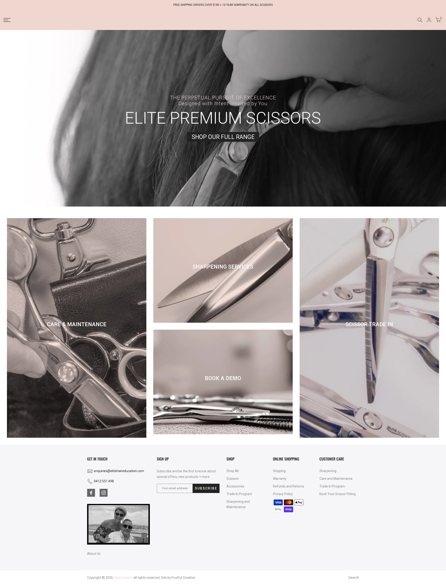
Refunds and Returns (288, 486)
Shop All (232, 471)
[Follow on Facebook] (91, 493)
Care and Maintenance (336, 478)
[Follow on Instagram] (104, 493)
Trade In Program (239, 494)
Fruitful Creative (183, 577)
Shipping (279, 471)
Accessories (235, 486)
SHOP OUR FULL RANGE (223, 137)
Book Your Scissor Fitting (337, 494)
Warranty (279, 478)
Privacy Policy (283, 494)
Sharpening (327, 471)
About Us (94, 553)
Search (353, 577)
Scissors (232, 478)
